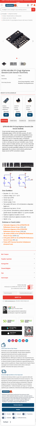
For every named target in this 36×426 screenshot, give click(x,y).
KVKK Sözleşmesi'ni (10, 301)
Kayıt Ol (18, 297)
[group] (18, 40)
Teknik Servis (13, 120)
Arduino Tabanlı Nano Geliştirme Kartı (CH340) (5, 107)
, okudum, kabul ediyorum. (17, 301)
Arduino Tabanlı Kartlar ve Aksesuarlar (11, 16)
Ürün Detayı (4, 120)
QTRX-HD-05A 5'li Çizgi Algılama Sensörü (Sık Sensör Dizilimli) (17, 20)
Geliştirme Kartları (12, 14)
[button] (16, 58)
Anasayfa (4, 14)
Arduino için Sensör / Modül (9, 18)
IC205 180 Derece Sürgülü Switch (28, 107)
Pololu (19, 75)
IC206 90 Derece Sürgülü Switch (16, 107)
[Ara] (33, 9)
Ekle (6, 115)
